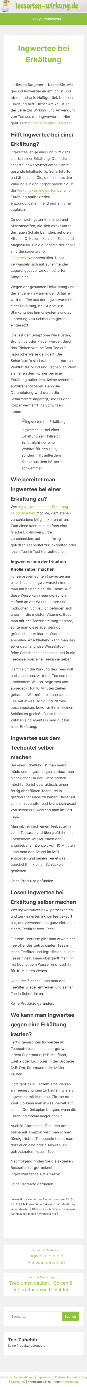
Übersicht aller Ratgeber (51, 123)
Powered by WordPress (17, 1377)
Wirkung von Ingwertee (36, 190)
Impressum (44, 1377)
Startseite (18, 1381)
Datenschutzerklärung (71, 1377)
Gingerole (19, 258)
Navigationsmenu (46, 19)
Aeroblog (71, 1381)
